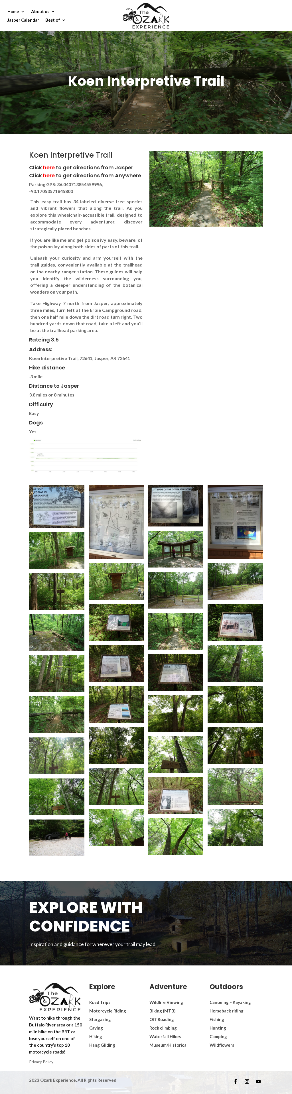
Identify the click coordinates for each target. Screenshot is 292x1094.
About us (40, 11)
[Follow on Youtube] (258, 1081)
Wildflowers (222, 1045)
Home (13, 11)
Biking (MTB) (162, 1010)
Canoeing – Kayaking (230, 1002)
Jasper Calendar (23, 20)
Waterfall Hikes (165, 1036)
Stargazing (100, 1019)
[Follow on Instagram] (247, 1081)
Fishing (217, 1019)
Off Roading (161, 1019)
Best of (52, 20)
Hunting (218, 1027)
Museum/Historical (168, 1045)
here (49, 167)
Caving (96, 1027)
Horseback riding (227, 1010)
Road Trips (99, 1002)
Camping (218, 1036)
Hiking (95, 1036)
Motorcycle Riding (107, 1010)
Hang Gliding (102, 1045)
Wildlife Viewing (166, 1002)
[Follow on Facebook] (235, 1081)
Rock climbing (163, 1027)
